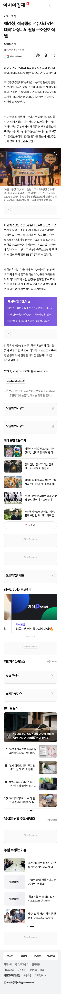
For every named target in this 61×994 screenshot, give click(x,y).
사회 (6, 16)
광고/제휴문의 (21, 964)
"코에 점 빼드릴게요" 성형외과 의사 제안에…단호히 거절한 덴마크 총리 (30, 314)
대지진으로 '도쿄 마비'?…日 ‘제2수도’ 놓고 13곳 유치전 (42, 882)
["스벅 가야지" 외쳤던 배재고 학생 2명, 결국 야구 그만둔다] (13, 503)
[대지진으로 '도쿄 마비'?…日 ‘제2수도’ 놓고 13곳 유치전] (14, 888)
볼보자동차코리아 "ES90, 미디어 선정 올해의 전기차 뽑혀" (22, 785)
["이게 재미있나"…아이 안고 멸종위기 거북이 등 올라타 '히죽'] (48, 806)
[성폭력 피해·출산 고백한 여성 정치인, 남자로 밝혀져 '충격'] (13, 456)
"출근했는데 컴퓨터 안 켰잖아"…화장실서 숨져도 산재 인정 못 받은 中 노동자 (30, 321)
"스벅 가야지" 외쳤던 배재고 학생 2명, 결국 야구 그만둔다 (41, 497)
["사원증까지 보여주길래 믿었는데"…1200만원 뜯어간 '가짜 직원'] (48, 757)
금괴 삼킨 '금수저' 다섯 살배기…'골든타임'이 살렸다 (39, 466)
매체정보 (39, 975)
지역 (13, 16)
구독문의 (21, 969)
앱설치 (24, 955)
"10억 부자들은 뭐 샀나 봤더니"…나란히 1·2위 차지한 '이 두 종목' (30, 308)
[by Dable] (51, 820)
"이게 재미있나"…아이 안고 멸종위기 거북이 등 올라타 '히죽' (22, 802)
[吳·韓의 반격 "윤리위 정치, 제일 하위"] (14, 905)
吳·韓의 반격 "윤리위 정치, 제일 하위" (41, 899)
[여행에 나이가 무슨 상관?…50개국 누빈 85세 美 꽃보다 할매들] (13, 487)
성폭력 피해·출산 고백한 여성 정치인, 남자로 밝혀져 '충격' (39, 450)
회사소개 (8, 964)
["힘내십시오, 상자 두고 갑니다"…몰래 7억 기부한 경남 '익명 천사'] (48, 773)
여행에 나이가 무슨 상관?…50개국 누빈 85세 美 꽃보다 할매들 (40, 482)
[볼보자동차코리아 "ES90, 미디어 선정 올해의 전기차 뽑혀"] (48, 789)
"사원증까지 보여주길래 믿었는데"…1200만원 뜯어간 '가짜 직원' (22, 753)
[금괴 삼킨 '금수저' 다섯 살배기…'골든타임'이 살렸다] (13, 471)
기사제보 (33, 969)
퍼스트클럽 (9, 969)
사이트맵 (51, 955)
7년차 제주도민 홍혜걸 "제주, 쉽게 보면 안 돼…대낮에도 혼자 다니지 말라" (40, 514)
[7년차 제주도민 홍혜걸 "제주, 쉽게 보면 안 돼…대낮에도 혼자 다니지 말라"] (13, 519)
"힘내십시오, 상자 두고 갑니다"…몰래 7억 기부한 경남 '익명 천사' (22, 769)
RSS (42, 969)
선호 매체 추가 (16, 56)
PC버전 (37, 955)
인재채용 (36, 964)
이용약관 (27, 975)
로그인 (10, 955)
